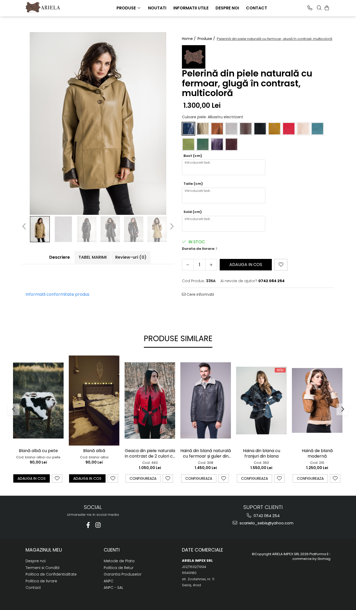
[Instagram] (97, 525)
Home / (189, 38)
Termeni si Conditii (42, 567)
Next (171, 226)
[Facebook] (88, 525)
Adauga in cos (245, 265)
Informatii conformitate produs (57, 294)
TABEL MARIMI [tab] (92, 257)
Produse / (207, 38)
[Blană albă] (94, 401)
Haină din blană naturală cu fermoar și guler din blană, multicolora (205, 453)
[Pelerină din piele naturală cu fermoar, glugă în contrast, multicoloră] (98, 123)
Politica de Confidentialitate (51, 574)
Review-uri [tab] (130, 257)
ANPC (108, 581)
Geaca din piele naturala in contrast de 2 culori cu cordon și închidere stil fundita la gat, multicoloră (150, 453)
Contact (33, 587)
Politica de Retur (118, 567)
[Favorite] (280, 264)
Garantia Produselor (123, 574)
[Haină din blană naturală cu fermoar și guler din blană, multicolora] (205, 400)
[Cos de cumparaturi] (326, 8)
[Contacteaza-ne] (310, 8)
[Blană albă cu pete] (38, 401)
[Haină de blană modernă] (317, 400)
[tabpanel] (98, 123)
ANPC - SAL (113, 587)
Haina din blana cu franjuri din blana (261, 453)
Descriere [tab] (59, 257)
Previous (24, 226)
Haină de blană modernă (317, 453)
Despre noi (36, 561)
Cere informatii (200, 294)
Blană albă (94, 451)
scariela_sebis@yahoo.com (265, 523)
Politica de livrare (41, 581)
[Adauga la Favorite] (57, 478)
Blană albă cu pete (38, 451)
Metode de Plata (119, 561)
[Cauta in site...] (319, 8)
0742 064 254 (266, 515)
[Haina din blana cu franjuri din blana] (261, 400)
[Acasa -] (52, 7)
